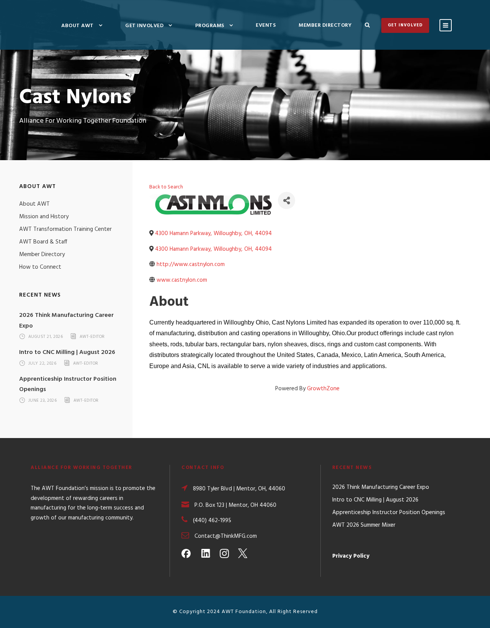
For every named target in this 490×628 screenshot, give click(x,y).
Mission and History (44, 216)
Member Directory (325, 25)
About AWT (77, 25)
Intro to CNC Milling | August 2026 (67, 352)
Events (266, 25)
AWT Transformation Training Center (65, 229)
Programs (209, 25)
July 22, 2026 (42, 363)
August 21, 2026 (45, 337)
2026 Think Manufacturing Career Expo (380, 487)
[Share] (286, 200)
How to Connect (40, 267)
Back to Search (166, 187)
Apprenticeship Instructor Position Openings (388, 512)
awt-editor (92, 337)
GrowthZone (323, 388)
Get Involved (144, 25)
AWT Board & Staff (43, 242)
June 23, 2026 (42, 400)
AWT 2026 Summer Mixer (363, 525)
